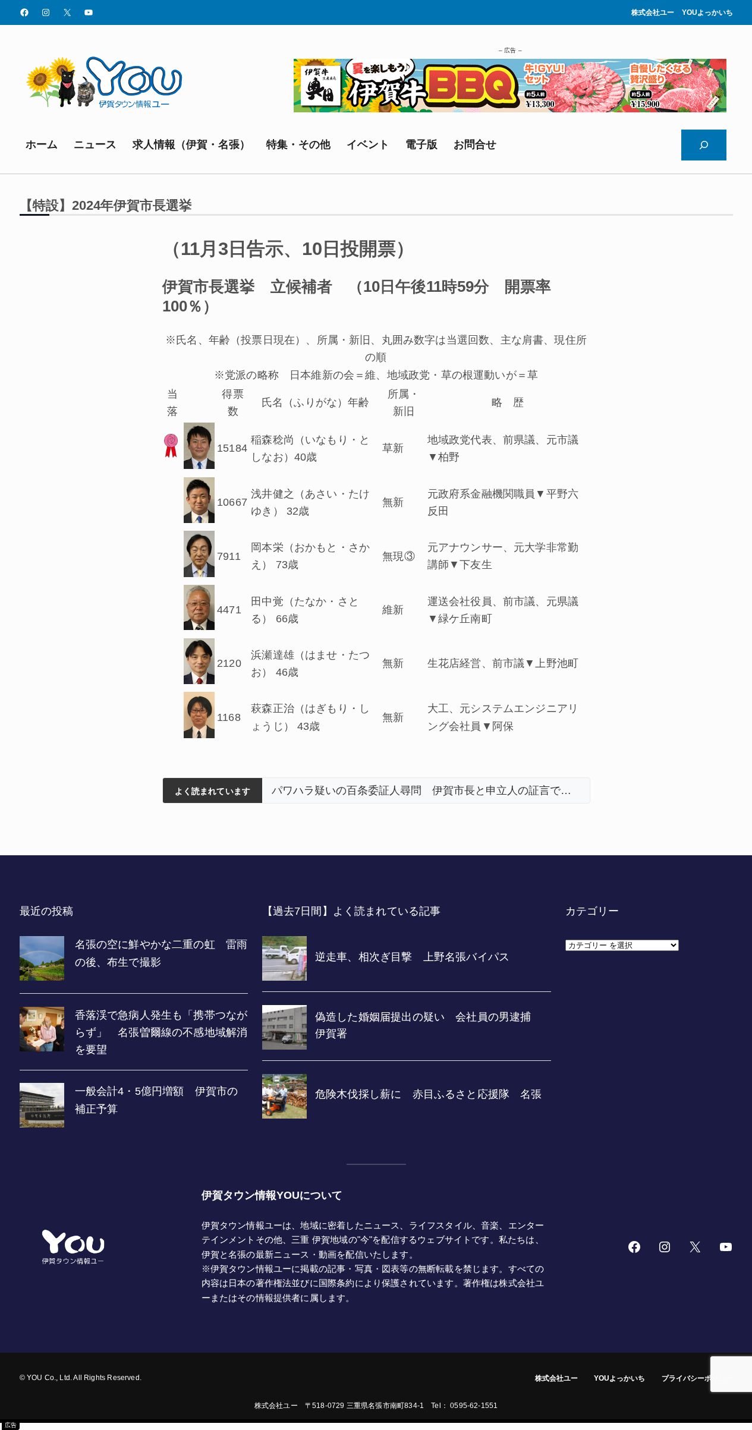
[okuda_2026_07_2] (510, 109)
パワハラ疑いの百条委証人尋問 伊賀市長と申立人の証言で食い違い (426, 790)
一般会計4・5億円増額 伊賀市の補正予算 (156, 1099)
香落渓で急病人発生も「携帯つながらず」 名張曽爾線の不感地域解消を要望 (161, 1032)
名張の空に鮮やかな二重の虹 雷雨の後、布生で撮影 (161, 953)
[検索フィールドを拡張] (703, 145)
